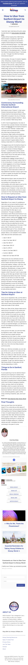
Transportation (4, 484)
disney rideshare (14, 494)
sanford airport (14, 501)
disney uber (14, 497)
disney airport (14, 487)
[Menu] (2, 10)
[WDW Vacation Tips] (14, 10)
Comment (21, 585)
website (20, 217)
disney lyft (14, 490)
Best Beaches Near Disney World (17, 398)
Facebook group (7, 3)
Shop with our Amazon (9, 631)
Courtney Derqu (15, 23)
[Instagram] (14, 460)
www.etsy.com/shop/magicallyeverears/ (11, 456)
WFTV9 (10, 126)
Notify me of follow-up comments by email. (14, 566)
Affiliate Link (19, 631)
